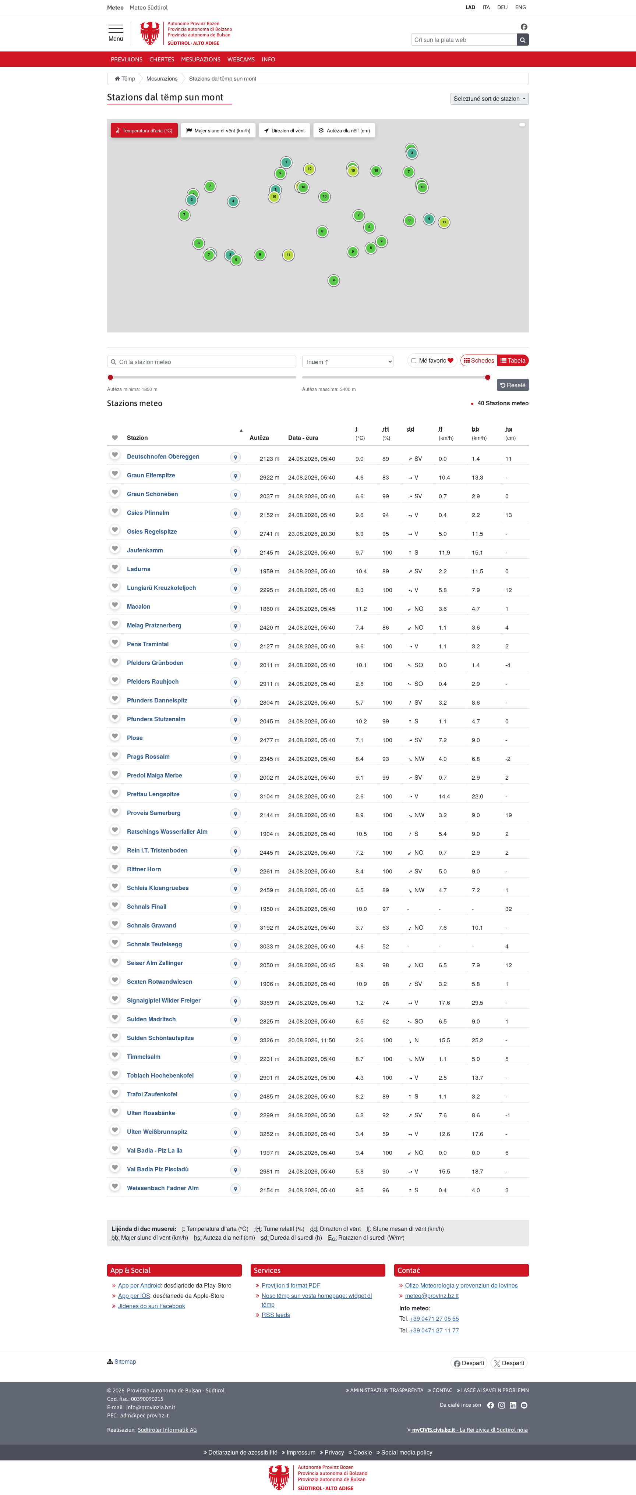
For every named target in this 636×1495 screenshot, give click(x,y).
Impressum (300, 1452)
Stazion (137, 437)
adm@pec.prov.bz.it (144, 1415)
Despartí (472, 1363)
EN (520, 7)
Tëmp (127, 78)
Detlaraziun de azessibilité (242, 1452)
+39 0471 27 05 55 (434, 1318)
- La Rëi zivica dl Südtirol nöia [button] (469, 1430)
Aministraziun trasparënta (386, 1390)
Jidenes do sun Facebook (151, 1306)
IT (486, 7)
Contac (441, 1390)
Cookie (362, 1452)
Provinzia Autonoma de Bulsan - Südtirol (176, 1390)
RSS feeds (276, 1314)
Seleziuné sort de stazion (487, 98)
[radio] (144, 130)
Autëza (259, 437)
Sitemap (125, 1361)
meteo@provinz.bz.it (432, 1295)
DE (502, 7)
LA (470, 7)
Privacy (333, 1452)
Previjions (126, 59)
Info (268, 59)
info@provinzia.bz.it (150, 1407)
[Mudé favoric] (115, 454)
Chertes (161, 59)
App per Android (139, 1285)
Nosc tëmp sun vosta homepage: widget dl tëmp (317, 1300)
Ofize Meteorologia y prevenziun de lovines (461, 1285)
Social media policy (406, 1452)
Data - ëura (303, 437)
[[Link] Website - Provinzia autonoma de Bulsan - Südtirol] (186, 33)
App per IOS (134, 1295)
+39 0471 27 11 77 (434, 1330)
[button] (524, 26)
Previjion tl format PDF (291, 1285)
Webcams (241, 59)
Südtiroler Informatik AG (167, 1430)
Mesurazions (200, 59)
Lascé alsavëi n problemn (494, 1390)
